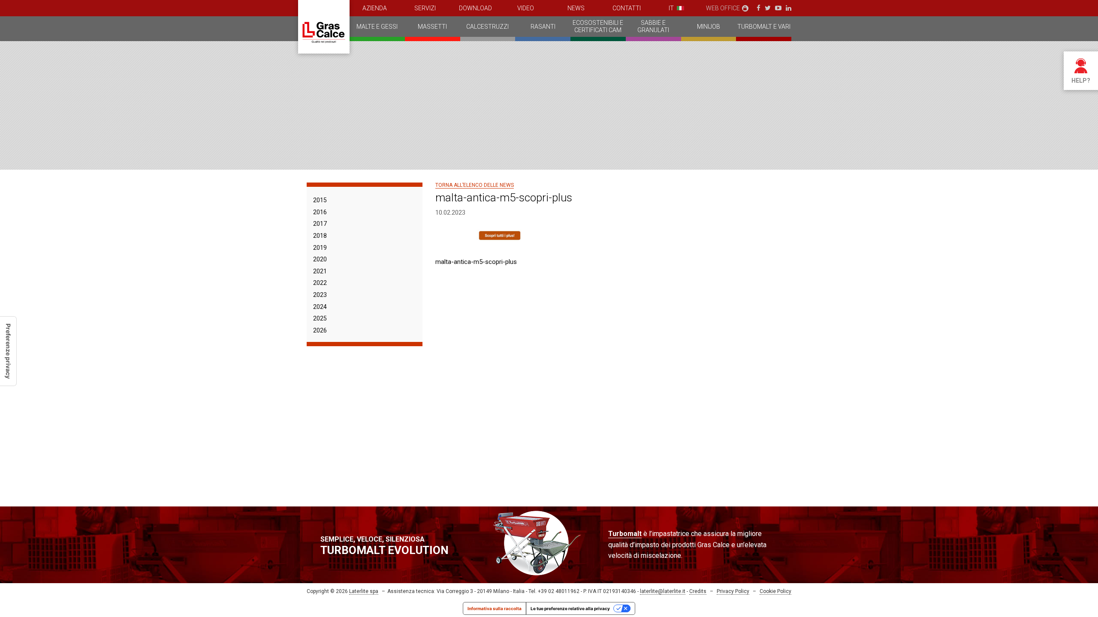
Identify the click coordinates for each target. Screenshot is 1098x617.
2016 (320, 212)
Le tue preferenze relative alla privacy (570, 608)
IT (671, 8)
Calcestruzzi (487, 26)
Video (525, 8)
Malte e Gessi (377, 26)
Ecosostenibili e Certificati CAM (598, 26)
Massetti (432, 26)
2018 (320, 235)
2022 (320, 282)
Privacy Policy (733, 591)
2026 (320, 330)
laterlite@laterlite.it (662, 591)
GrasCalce (323, 26)
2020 (320, 259)
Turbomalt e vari (763, 26)
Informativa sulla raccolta (495, 608)
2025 (320, 318)
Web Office (723, 8)
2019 (320, 247)
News (576, 8)
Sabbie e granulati (653, 26)
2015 (320, 200)
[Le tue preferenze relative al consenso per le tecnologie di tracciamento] (8, 351)
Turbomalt (625, 534)
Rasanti (543, 26)
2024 (320, 306)
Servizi (425, 8)
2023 (320, 294)
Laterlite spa (363, 591)
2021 (320, 271)
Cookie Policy (775, 591)
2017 (320, 223)
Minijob (708, 26)
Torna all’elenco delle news (474, 185)
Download (475, 8)
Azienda (374, 8)
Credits (697, 591)
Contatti (626, 8)
